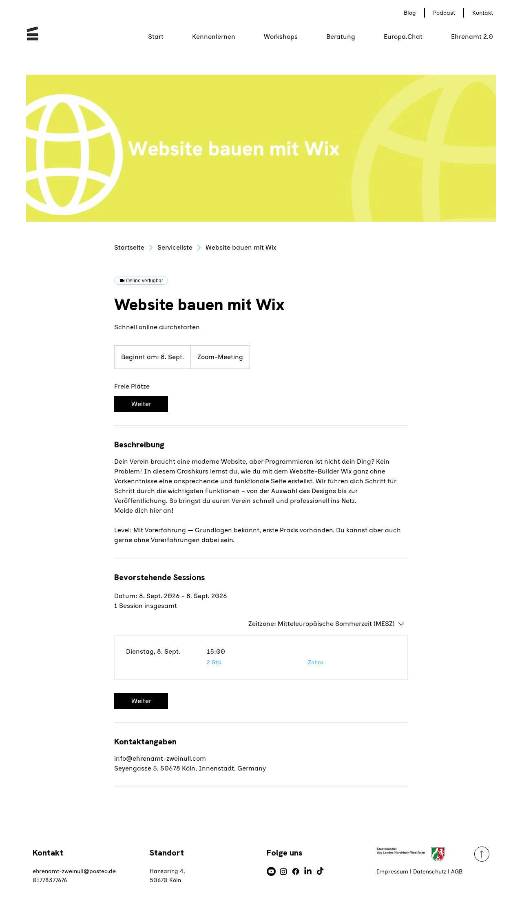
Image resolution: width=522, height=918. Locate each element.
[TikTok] (320, 871)
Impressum (392, 871)
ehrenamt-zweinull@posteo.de (74, 871)
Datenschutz (429, 871)
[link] (141, 404)
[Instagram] (283, 871)
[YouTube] (271, 871)
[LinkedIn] (307, 871)
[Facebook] (295, 871)
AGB (456, 871)
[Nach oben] (481, 854)
